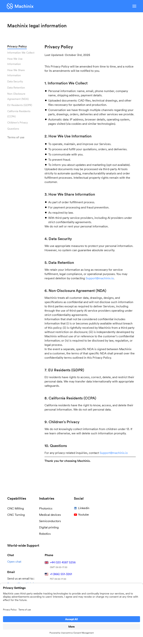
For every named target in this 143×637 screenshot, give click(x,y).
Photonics (45, 508)
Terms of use (15, 137)
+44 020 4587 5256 (63, 562)
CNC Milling (15, 508)
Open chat (14, 561)
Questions (13, 128)
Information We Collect (20, 52)
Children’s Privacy (17, 122)
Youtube (83, 514)
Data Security (15, 81)
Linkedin (83, 508)
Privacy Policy (17, 46)
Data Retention (16, 87)
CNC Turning (16, 515)
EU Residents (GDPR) (19, 105)
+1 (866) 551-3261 (61, 574)
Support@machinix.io (100, 278)
